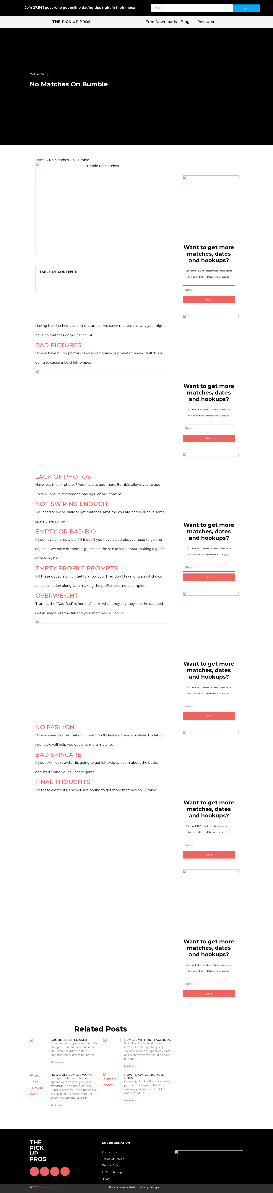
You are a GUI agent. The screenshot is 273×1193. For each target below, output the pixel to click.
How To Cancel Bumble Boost (144, 1076)
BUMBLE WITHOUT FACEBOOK (147, 1040)
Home (40, 160)
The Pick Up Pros (71, 22)
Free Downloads (161, 22)
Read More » (57, 1062)
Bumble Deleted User (69, 1040)
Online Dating (39, 74)
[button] (160, 272)
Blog (185, 22)
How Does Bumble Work (71, 1074)
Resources (207, 22)
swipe (60, 521)
